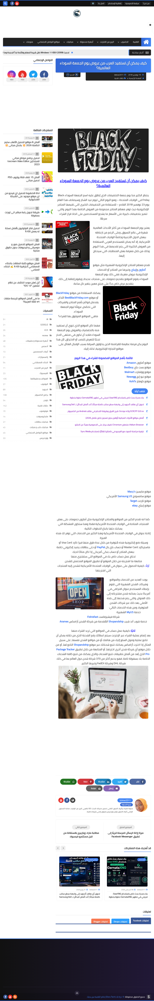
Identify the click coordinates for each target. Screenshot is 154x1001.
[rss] (15, 997)
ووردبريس (44, 438)
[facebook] (12, 3)
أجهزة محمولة (86, 42)
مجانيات (69, 42)
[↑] (77, 993)
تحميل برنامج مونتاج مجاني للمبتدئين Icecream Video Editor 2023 (24, 161)
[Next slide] (58, 848)
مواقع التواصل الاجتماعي (48, 42)
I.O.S (46, 330)
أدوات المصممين (40, 352)
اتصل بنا (101, 3)
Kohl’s (132, 381)
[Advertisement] (77, 27)
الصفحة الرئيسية (135, 78)
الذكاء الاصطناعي (40, 362)
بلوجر (45, 400)
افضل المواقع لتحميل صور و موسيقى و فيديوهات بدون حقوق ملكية (22, 247)
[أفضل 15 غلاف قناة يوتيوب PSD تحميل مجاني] (47, 176)
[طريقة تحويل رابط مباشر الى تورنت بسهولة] (47, 211)
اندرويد (45, 389)
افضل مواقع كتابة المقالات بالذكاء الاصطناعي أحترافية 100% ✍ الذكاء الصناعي (22, 266)
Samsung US (125, 496)
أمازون (142, 269)
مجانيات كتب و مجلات (39, 427)
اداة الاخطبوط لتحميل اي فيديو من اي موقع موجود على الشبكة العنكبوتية (22, 196)
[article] (81, 831)
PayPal (101, 547)
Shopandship (116, 621)
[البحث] (5, 3)
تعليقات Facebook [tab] (141, 921)
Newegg (131, 376)
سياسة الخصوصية (132, 3)
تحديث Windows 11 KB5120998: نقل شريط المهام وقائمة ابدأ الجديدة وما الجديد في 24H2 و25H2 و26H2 (48, 52)
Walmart (129, 371)
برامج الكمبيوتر (41, 395)
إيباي (134, 269)
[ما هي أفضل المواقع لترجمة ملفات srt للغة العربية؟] (47, 298)
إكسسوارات (43, 357)
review (45, 335)
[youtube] (17, 3)
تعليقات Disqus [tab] (120, 922)
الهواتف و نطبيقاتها (39, 379)
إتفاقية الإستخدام (114, 3)
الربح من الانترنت (107, 42)
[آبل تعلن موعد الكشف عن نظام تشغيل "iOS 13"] (47, 282)
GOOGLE (44, 325)
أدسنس (44, 346)
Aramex (64, 621)
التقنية (136, 42)
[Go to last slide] (63, 848)
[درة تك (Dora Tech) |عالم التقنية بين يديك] (77, 13)
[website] (72, 800)
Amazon (131, 362)
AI (47, 319)
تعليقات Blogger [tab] (101, 922)
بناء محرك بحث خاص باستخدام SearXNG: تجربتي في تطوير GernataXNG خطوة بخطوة (107, 398)
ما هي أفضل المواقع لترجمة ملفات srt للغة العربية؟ (22, 300)
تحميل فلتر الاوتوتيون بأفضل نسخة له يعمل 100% (22, 230)
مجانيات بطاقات (41, 422)
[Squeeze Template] (148, 997)
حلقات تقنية (118, 78)
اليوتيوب (44, 384)
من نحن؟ (146, 3)
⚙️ (93, 3)
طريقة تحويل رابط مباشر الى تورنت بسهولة (22, 214)
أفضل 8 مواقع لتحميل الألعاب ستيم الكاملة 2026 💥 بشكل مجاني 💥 (22, 143)
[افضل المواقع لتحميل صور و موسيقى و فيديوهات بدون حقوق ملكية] (47, 243)
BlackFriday (63, 292)
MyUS (130, 612)
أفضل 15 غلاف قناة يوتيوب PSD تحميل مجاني (24, 179)
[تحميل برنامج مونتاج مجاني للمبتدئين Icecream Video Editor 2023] (47, 157)
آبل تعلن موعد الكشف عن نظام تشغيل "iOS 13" (24, 284)
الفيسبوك (44, 373)
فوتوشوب (43, 411)
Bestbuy (128, 367)
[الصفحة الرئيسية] (146, 42)
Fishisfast (92, 616)
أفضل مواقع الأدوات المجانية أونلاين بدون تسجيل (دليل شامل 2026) (115, 418)
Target (133, 500)
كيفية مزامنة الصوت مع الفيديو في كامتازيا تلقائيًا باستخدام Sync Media (112, 431)
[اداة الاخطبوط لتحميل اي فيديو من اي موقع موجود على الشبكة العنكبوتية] (47, 192)
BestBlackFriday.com (77, 297)
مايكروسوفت (42, 416)
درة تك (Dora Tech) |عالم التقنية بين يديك (104, 996)
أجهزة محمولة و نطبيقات (37, 341)
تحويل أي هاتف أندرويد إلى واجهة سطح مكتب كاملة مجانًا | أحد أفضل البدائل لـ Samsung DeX (103, 404)
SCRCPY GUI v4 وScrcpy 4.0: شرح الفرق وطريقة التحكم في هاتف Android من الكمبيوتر (106, 411)
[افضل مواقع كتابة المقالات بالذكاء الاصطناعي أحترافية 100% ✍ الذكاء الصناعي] (47, 263)
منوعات (29, 42)
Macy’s (132, 491)
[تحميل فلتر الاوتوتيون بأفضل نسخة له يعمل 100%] (47, 227)
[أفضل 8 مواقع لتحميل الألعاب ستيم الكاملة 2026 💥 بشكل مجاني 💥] (47, 141)
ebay (135, 505)
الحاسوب (124, 42)
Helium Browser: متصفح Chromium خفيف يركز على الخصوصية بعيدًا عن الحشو (109, 425)
